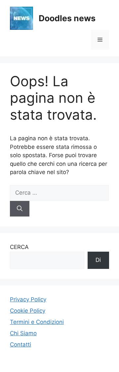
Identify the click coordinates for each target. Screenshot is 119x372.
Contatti (20, 344)
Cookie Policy (27, 310)
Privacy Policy (28, 299)
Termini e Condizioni (37, 322)
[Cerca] (19, 209)
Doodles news (67, 18)
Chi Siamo (23, 333)
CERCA (19, 247)
